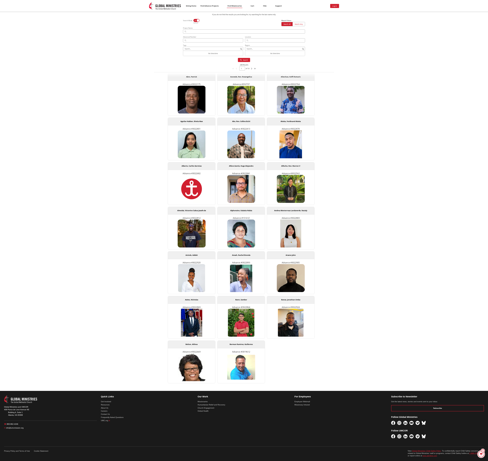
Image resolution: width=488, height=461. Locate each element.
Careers (104, 411)
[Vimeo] (418, 423)
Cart (252, 6)
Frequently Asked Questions (112, 417)
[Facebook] (393, 423)
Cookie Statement (41, 451)
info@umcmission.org (14, 428)
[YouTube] (411, 423)
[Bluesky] (424, 423)
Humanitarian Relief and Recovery (211, 405)
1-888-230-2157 (475, 453)
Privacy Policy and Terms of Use (17, 451)
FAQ (264, 6)
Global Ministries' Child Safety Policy (426, 451)
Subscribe (437, 408)
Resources (105, 405)
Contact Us (105, 414)
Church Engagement (206, 408)
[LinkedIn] (405, 423)
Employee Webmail (302, 402)
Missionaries (203, 402)
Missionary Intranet (302, 405)
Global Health (203, 411)
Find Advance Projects (209, 6)
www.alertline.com (430, 456)
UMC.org (105, 420)
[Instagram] (399, 423)
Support (278, 6)
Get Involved (106, 402)
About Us (104, 408)
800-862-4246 (11, 424)
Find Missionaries (234, 6)
